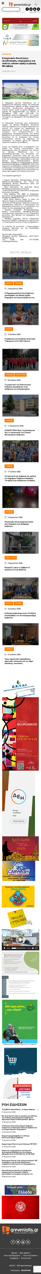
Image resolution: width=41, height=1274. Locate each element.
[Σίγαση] (33, 948)
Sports (9, 283)
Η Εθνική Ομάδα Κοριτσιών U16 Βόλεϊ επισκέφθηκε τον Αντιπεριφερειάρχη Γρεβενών (20, 615)
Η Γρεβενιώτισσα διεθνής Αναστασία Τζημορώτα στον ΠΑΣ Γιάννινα (20, 340)
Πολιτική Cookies (30, 1255)
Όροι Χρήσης (25, 1253)
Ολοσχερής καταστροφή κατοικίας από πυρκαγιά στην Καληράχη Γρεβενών (19, 524)
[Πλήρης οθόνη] (36, 948)
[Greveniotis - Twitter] (31, 9)
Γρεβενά (18, 283)
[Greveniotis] (20, 4)
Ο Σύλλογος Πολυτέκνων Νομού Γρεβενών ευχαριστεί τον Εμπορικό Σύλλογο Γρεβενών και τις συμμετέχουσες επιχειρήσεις (19, 1127)
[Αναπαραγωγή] (4, 948)
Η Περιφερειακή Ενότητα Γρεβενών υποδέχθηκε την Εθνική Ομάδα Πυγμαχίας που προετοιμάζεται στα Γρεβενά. (19, 295)
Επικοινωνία (26, 1258)
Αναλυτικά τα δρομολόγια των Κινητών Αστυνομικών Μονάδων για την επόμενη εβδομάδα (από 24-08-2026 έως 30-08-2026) (18, 1152)
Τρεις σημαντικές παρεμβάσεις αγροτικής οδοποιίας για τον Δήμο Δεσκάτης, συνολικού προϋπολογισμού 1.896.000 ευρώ (19, 661)
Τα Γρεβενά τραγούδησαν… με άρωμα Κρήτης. (18, 1109)
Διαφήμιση (14, 1258)
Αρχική (14, 1253)
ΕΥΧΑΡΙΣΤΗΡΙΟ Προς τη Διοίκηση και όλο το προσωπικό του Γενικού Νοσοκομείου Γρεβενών (20, 432)
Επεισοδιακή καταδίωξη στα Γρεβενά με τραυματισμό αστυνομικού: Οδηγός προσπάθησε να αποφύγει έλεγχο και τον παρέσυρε (17, 1172)
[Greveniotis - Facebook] (27, 9)
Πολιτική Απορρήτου (12, 1255)
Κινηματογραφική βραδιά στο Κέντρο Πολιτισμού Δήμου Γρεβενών (15, 1136)
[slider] (19, 948)
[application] (20, 939)
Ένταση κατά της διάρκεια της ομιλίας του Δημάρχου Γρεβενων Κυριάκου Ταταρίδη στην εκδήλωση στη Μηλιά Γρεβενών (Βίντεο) (20, 478)
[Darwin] (25, 1270)
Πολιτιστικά (20, 375)
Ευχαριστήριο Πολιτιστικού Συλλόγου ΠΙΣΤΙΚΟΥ (19, 1144)
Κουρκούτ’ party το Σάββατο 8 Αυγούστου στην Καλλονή (17, 569)
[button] (20, 939)
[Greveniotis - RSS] (38, 9)
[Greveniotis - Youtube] (34, 9)
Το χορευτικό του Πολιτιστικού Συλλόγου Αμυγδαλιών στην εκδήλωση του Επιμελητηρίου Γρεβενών (18, 387)
